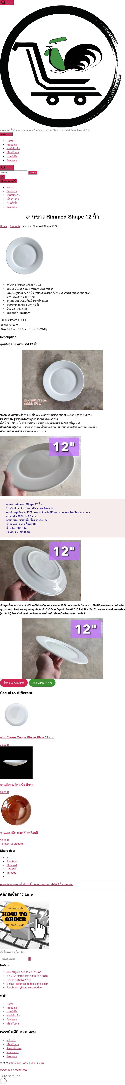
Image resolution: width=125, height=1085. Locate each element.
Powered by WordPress (13, 1069)
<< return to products (12, 843)
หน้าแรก (11, 1040)
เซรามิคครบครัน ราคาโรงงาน (26, 1063)
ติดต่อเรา (12, 1056)
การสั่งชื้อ (12, 156)
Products (12, 144)
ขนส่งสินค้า (13, 148)
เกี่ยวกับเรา (13, 152)
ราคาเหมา (13, 1052)
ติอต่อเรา (12, 160)
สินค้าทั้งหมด (14, 1048)
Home (10, 141)
